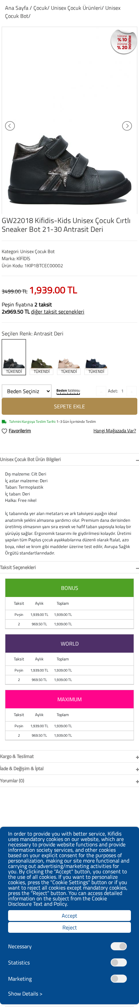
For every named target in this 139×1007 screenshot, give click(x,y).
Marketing (20, 978)
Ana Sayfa (16, 8)
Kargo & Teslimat (17, 756)
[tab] (69, 459)
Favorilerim (20, 430)
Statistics (19, 962)
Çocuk (40, 8)
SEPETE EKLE (69, 406)
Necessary (20, 946)
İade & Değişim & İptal (22, 768)
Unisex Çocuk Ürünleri (76, 8)
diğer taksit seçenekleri (57, 311)
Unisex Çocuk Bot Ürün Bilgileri (30, 459)
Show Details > (25, 993)
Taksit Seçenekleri (18, 567)
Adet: (113, 390)
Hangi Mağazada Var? (114, 430)
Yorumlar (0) (12, 780)
